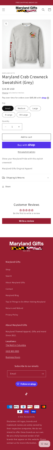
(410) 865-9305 (12, 351)
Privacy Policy (12, 314)
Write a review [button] (26, 220)
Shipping (5, 93)
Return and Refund (14, 308)
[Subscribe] (43, 373)
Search (9, 276)
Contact (9, 289)
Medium (21, 108)
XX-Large (24, 114)
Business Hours (13, 357)
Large (35, 108)
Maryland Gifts (29, 417)
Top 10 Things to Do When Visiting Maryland (25, 301)
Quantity (5, 121)
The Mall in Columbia (16, 345)
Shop (8, 269)
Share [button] (8, 186)
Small (8, 108)
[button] (3, 10)
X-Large (8, 114)
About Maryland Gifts (15, 282)
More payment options (26, 152)
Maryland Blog (12, 295)
